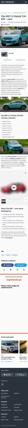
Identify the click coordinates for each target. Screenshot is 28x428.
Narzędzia (4, 402)
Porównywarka (4, 407)
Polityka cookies (4, 419)
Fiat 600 (8, 255)
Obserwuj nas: (4, 380)
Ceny (2, 355)
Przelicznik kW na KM (6, 410)
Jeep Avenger (9, 237)
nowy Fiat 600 (11, 79)
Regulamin (16, 417)
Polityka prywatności (18, 419)
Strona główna (4, 393)
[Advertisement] (14, 8)
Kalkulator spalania (18, 410)
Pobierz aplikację (4, 370)
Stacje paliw (16, 407)
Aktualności (16, 393)
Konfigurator (4, 404)
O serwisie (3, 417)
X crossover (14, 255)
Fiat (3, 255)
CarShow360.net (17, 404)
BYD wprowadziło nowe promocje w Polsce (8, 358)
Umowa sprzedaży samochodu (5, 396)
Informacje (4, 414)
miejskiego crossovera (15, 158)
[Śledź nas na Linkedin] (2, 384)
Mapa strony (4, 390)
